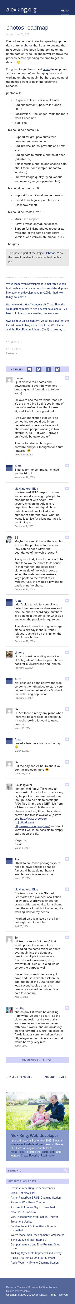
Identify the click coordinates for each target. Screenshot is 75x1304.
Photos (50, 253)
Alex (18, 466)
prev (10, 1111)
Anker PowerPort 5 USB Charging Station (36, 1197)
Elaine (19, 378)
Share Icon (48, 1151)
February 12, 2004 (24, 667)
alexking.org (21, 9)
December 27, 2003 (25, 589)
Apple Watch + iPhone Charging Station (35, 1262)
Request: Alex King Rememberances (33, 1188)
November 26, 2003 (25, 454)
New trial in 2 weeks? (23, 1212)
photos (28, 45)
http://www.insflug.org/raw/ (32, 826)
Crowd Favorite (30, 1155)
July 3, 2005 (21, 1046)
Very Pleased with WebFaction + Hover (34, 1216)
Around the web (55, 1076)
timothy (19, 1008)
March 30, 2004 (22, 848)
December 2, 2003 (24, 526)
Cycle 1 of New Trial (23, 1192)
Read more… (48, 1155)
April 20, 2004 (21, 926)
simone (19, 652)
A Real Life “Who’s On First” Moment (33, 1257)
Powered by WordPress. (42, 1287)
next (64, 1111)
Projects (11, 353)
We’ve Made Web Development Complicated (37, 1234)
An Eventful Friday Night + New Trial (33, 1207)
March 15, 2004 (22, 728)
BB (16, 537)
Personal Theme (15, 1287)
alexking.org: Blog (26, 488)
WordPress (17, 1151)
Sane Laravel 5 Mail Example (28, 1239)
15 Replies (14, 342)
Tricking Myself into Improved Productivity (36, 1253)
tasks (46, 69)
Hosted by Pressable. (18, 1291)
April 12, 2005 (21, 997)
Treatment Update (21, 1221)
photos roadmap (27, 27)
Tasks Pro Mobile (20, 1076)
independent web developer (26, 1144)
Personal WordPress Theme (28, 1202)
